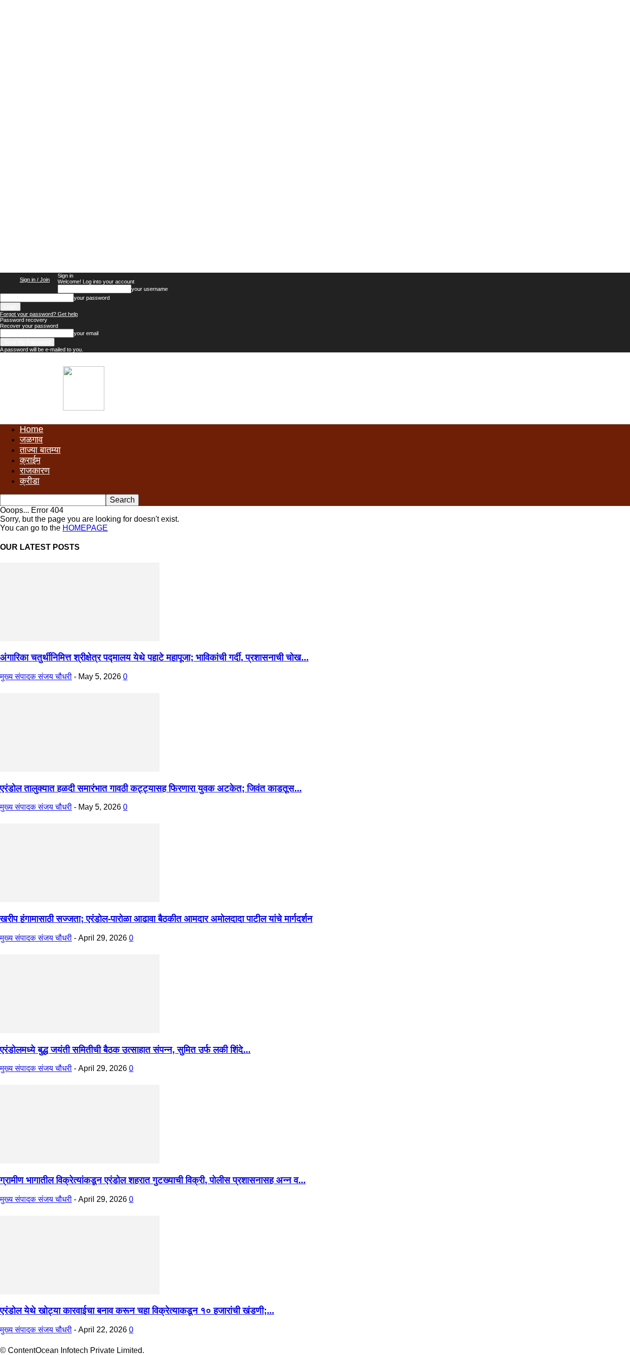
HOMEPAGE (85, 528)
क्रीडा (29, 481)
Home (31, 429)
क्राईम (30, 460)
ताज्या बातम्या (40, 450)
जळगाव (31, 439)
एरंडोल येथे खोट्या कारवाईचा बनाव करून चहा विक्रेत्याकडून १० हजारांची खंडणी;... (137, 1310)
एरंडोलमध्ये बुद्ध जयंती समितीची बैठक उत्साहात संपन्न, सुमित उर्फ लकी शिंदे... (125, 1049)
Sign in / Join (35, 280)
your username (149, 289)
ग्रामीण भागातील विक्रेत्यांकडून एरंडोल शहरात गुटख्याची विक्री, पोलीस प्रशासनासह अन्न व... (153, 1180)
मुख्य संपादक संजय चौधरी (36, 676)
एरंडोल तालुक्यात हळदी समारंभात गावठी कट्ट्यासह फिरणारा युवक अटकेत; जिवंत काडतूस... (151, 788)
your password (92, 298)
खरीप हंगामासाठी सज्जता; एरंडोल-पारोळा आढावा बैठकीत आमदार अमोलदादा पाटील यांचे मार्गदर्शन (156, 919)
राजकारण (35, 470)
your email (86, 333)
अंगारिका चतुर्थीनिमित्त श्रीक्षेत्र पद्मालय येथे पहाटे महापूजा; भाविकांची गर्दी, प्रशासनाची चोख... (154, 657)
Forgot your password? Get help (39, 314)
